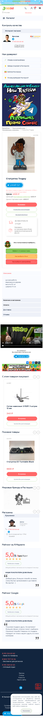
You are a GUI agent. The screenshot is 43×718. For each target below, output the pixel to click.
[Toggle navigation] (19, 10)
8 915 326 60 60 (8, 654)
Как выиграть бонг (21, 214)
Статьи (21, 675)
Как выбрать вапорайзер (21, 262)
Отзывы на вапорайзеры (16, 60)
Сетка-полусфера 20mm (18, 406)
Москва (7, 12)
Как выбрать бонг (21, 256)
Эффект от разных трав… (21, 251)
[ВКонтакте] (27, 362)
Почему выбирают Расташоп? (18, 78)
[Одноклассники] (30, 362)
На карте (12, 536)
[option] (21, 155)
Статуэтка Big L (14, 462)
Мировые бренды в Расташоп (17, 488)
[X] (36, 362)
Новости (21, 678)
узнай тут (15, 185)
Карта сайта (21, 680)
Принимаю (26, 711)
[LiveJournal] (39, 362)
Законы (21, 673)
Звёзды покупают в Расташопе (18, 66)
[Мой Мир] (33, 362)
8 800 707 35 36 (9, 659)
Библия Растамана (14, 72)
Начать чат (23, 356)
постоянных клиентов (22, 197)
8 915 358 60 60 (8, 665)
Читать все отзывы (13, 563)
